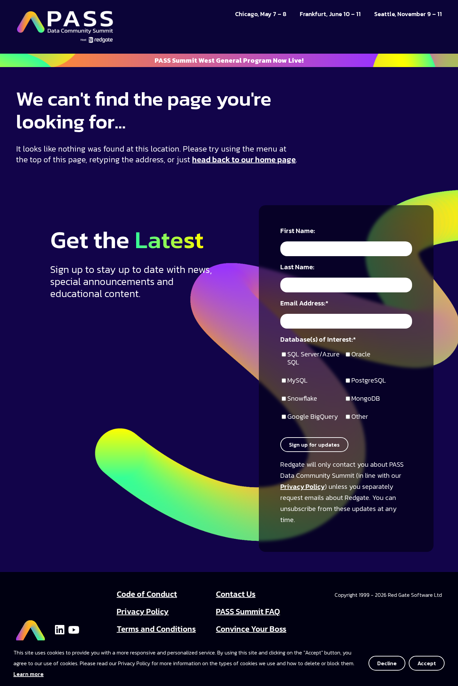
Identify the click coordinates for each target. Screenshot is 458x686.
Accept (426, 663)
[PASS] (30, 628)
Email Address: (304, 303)
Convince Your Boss (251, 629)
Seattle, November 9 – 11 (408, 14)
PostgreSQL (368, 380)
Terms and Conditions (156, 629)
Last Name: (297, 267)
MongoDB (365, 398)
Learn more (28, 674)
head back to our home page (244, 159)
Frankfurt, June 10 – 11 (330, 14)
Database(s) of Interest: (318, 339)
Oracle (360, 354)
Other (359, 416)
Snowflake (302, 398)
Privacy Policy (302, 486)
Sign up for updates (314, 445)
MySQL (297, 380)
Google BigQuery (312, 416)
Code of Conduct (147, 594)
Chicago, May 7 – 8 (260, 14)
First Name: (297, 231)
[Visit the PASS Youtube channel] (73, 629)
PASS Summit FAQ (248, 611)
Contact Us (235, 594)
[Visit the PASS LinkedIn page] (59, 629)
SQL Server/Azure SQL (313, 358)
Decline (387, 663)
